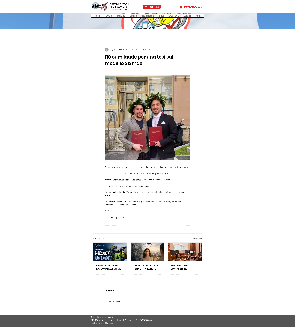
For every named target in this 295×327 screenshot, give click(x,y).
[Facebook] (146, 6)
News (107, 210)
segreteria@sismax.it (105, 323)
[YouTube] (151, 6)
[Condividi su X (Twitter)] (112, 218)
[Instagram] (157, 6)
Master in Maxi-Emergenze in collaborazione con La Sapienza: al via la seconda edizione (183, 267)
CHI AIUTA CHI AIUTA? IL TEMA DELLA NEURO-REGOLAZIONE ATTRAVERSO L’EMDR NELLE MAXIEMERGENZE (147, 267)
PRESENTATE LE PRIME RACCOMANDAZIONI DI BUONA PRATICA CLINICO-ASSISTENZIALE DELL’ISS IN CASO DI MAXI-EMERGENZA (110, 267)
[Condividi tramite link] (123, 218)
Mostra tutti (197, 238)
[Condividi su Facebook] (106, 218)
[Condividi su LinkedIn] (117, 218)
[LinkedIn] (163, 6)
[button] (121, 15)
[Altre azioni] (188, 49)
